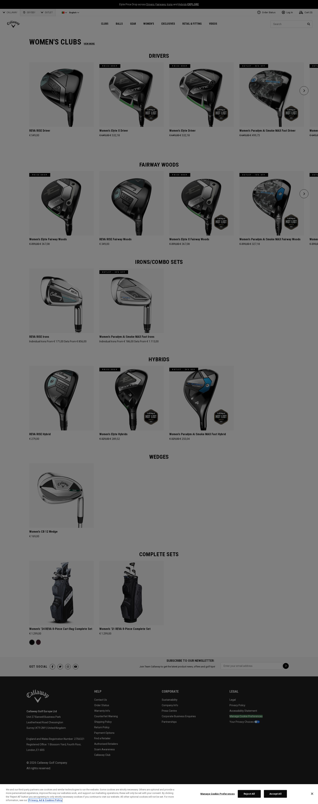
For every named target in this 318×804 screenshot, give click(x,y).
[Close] (312, 794)
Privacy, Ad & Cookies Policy (45, 800)
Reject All (249, 793)
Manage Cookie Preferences (217, 793)
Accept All (275, 793)
